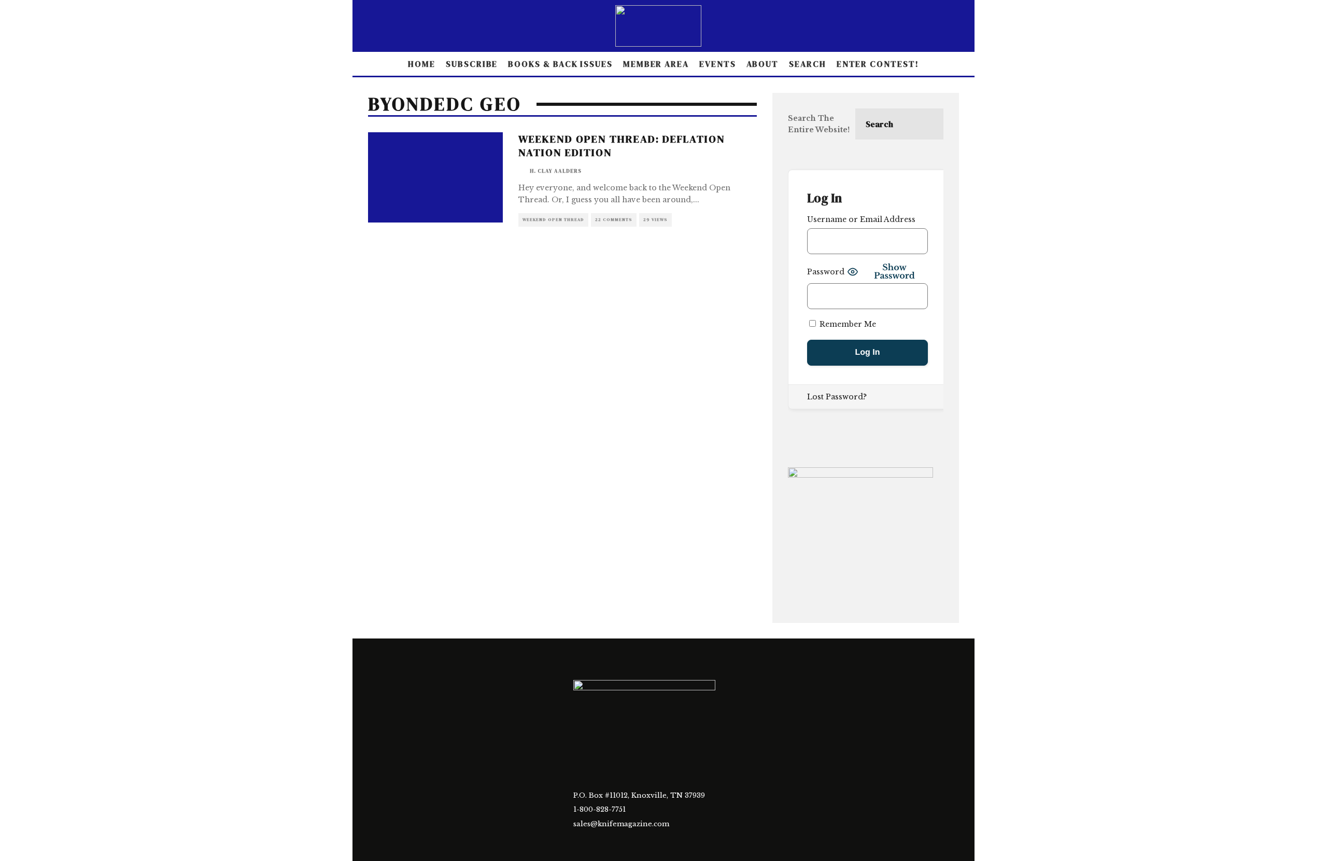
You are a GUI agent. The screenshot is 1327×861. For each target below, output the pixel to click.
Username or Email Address (861, 219)
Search (807, 64)
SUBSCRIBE (472, 64)
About (762, 64)
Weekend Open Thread (553, 220)
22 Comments (613, 220)
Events (717, 64)
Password (825, 271)
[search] (927, 124)
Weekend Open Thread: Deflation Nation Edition (621, 146)
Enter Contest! (878, 64)
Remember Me (846, 324)
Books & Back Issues (560, 64)
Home (421, 64)
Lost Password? (837, 396)
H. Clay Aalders (556, 171)
